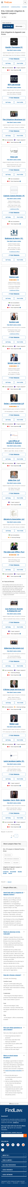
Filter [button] (4, 17)
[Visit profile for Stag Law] (14, 151)
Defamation (7, 862)
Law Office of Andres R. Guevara (14, 442)
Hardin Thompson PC (14, 47)
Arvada (5, 873)
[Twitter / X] (12, 1144)
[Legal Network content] (25, 1174)
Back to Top (15, 1103)
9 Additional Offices (14, 290)
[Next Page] (16, 836)
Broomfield (13, 871)
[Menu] (2, 2)
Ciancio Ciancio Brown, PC (14, 195)
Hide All (9, 882)
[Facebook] (2, 1144)
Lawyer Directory (5, 6)
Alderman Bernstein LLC (14, 648)
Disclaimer (15, 1183)
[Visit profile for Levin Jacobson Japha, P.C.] (14, 755)
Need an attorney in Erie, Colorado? (11, 933)
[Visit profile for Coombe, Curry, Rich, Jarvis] (14, 794)
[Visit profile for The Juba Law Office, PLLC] (14, 546)
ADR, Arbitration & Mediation (11, 858)
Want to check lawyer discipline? (10, 1056)
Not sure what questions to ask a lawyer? (12, 1028)
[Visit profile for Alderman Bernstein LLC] (14, 642)
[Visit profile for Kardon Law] (14, 316)
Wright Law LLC (14, 363)
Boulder (20, 871)
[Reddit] (23, 1144)
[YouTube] (7, 1144)
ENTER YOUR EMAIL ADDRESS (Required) (11, 1132)
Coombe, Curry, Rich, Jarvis (14, 800)
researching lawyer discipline (13, 1070)
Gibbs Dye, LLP (14, 480)
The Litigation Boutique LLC (14, 119)
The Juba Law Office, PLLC (14, 552)
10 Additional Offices (14, 251)
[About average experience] (20, 70)
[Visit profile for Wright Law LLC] (14, 357)
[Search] (25, 2)
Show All (3, 882)
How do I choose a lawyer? (12, 975)
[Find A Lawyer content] (25, 1160)
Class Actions (7, 855)
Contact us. (16, 1122)
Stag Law (14, 157)
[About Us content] (25, 1155)
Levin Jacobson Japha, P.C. (14, 761)
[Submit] (25, 1135)
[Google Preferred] (2, 1149)
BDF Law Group (14, 84)
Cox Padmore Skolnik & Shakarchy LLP (14, 610)
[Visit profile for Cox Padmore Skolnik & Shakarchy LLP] (14, 603)
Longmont (5, 871)
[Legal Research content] (25, 1169)
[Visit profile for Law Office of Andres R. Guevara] (14, 435)
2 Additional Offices (14, 334)
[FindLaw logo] (9, 2)
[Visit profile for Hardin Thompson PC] (14, 41)
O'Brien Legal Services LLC (14, 689)
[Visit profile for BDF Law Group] (14, 79)
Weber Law (14, 724)
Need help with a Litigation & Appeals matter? (13, 893)
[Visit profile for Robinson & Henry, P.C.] (14, 232)
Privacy (9, 1183)
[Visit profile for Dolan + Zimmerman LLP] (14, 398)
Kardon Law (14, 322)
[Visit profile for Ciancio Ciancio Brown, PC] (14, 190)
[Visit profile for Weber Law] (14, 718)
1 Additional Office (14, 209)
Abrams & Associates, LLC (14, 519)
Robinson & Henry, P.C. (14, 238)
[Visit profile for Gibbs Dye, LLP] (14, 474)
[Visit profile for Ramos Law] (14, 271)
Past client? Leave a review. (14, 50)
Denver (10, 873)
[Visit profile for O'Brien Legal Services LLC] (14, 684)
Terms (3, 1183)
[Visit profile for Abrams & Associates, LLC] (14, 513)
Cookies (23, 1183)
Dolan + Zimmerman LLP (14, 403)
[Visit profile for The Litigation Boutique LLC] (14, 114)
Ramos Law (14, 277)
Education (15, 862)
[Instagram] (18, 1144)
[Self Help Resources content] (25, 1165)
